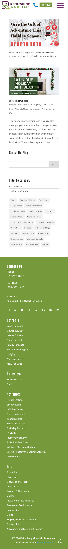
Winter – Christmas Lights (21, 447)
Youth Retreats (32, 244)
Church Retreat (15, 330)
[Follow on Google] (43, 310)
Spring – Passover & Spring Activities (26, 452)
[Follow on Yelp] (36, 310)
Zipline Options (15, 400)
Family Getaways (17, 211)
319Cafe (11, 433)
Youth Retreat (16, 244)
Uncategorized (16, 239)
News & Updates (23, 108)
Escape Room (16, 205)
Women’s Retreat (16, 335)
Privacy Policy (45, 542)
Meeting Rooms (15, 359)
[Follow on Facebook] (9, 310)
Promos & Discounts (18, 491)
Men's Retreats (16, 217)
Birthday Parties (16, 428)
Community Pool (16, 414)
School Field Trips (42, 228)
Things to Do (43, 233)
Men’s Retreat (14, 340)
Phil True (16, 104)
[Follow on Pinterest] (57, 310)
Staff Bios (14, 233)
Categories (15, 186)
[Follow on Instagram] (29, 310)
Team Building (28, 233)
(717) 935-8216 (15, 275)
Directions (12, 477)
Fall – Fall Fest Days (17, 442)
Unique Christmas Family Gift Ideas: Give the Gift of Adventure (31, 53)
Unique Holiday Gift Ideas (18, 101)
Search (53, 164)
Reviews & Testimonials (19, 505)
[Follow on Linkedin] (50, 310)
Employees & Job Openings (21, 519)
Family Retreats (35, 211)
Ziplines (54, 56)
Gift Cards (12, 486)
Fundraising (13, 510)
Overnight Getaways (45, 222)
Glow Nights (14, 456)
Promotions (43, 56)
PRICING (46, 4)
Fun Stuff (49, 211)
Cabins (13, 200)
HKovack (16, 56)
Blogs (10, 515)
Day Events (43, 104)
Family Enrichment (34, 205)
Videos (10, 496)
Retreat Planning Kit (18, 349)
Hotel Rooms (14, 379)
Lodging (11, 354)
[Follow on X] (14, 310)
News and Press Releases (20, 500)
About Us (12, 472)
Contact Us (13, 524)
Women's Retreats (35, 239)
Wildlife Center (15, 409)
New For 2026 (14, 364)
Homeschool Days (17, 437)
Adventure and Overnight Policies (25, 529)
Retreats (28, 228)
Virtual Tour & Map (17, 482)
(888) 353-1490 (15, 287)
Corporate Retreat (27, 200)
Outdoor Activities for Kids (21, 222)
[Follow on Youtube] (22, 310)
